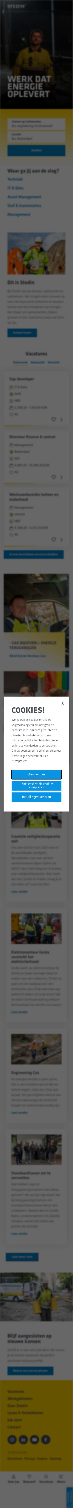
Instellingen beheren (36, 797)
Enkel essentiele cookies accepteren (36, 786)
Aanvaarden (36, 774)
